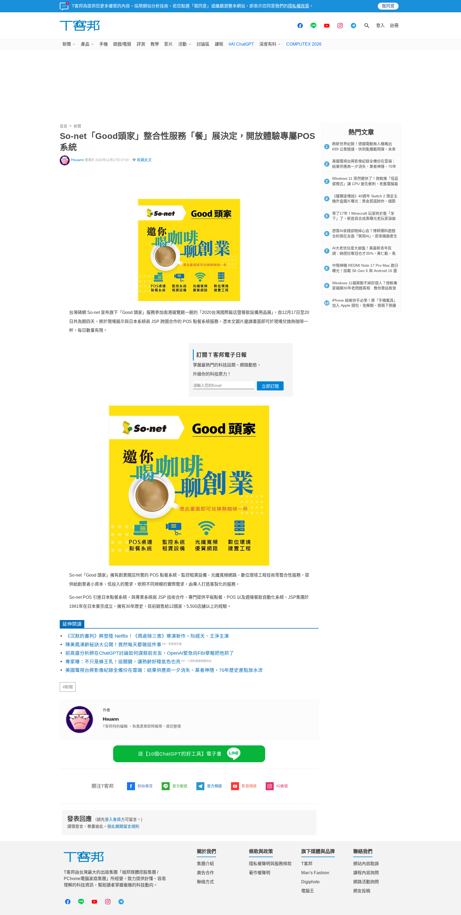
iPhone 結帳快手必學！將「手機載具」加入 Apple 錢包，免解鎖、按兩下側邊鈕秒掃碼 (364, 305)
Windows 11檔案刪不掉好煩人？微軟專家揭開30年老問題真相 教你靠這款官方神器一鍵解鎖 (364, 288)
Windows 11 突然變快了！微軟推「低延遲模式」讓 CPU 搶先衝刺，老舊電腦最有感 (365, 183)
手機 (103, 44)
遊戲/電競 (122, 44)
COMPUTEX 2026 (303, 44)
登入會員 (113, 819)
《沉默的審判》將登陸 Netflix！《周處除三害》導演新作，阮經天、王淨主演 (147, 636)
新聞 (66, 44)
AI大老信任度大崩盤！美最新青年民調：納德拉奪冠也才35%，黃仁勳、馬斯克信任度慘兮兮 (364, 253)
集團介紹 (205, 863)
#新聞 (68, 687)
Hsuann (77, 160)
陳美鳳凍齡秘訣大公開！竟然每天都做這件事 (113, 644)
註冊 (394, 25)
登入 (380, 25)
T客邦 (306, 863)
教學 (154, 44)
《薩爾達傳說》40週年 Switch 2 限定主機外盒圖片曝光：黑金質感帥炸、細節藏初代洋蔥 (365, 201)
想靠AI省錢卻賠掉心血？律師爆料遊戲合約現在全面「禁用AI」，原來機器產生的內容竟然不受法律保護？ (364, 236)
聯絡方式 (205, 882)
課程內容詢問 (366, 872)
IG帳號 (282, 786)
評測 (141, 44)
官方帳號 (179, 786)
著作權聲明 (259, 872)
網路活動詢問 (366, 882)
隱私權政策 (298, 6)
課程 (219, 44)
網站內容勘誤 (366, 863)
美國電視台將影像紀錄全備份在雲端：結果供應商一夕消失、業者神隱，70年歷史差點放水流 (164, 670)
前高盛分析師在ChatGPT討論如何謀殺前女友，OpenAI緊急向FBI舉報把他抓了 (149, 653)
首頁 (63, 126)
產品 (85, 44)
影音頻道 (249, 786)
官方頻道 (214, 786)
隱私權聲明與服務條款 (270, 863)
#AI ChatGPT (241, 44)
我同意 (388, 6)
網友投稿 (361, 891)
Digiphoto (310, 882)
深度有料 (267, 44)
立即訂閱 (270, 386)
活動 (182, 44)
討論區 (203, 44)
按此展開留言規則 (123, 826)
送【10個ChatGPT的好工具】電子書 (180, 754)
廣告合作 (205, 872)
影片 (168, 44)
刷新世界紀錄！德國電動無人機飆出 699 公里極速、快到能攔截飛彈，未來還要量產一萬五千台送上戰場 (364, 149)
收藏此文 (144, 160)
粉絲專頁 (145, 786)
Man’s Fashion (315, 872)
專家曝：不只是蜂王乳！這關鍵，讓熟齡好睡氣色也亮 (123, 661)
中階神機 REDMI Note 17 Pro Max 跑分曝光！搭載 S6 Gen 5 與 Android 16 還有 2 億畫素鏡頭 (365, 270)
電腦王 (307, 891)
